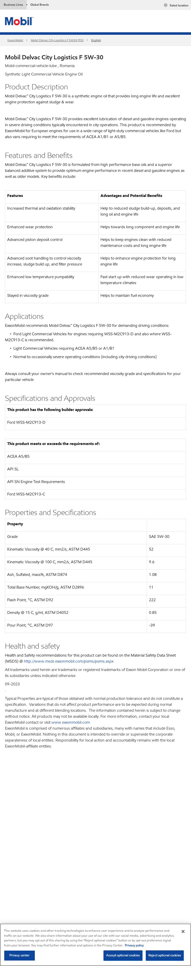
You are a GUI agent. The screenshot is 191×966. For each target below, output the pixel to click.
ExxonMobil (15, 40)
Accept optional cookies (123, 955)
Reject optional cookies (164, 955)
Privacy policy (134, 945)
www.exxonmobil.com (70, 722)
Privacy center (19, 955)
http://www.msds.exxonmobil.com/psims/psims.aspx (68, 661)
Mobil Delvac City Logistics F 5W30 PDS (57, 40)
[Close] (183, 931)
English (96, 40)
